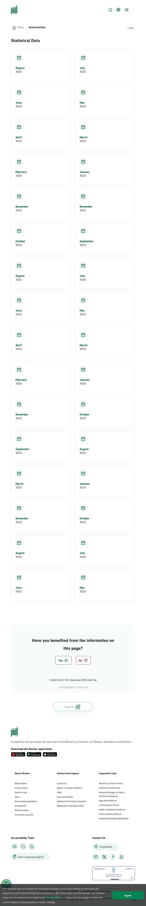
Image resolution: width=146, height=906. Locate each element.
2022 (18, 522)
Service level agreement (26, 801)
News (17, 796)
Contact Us (62, 783)
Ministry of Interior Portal (110, 783)
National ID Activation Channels (71, 801)
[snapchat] (121, 857)
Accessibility (20, 805)
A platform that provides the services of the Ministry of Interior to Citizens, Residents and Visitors (71, 741)
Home (20, 27)
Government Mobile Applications (114, 818)
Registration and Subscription (70, 805)
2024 (18, 210)
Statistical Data (21, 810)
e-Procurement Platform (110, 814)
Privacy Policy (21, 788)
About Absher (21, 783)
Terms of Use (21, 792)
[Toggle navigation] (126, 9)
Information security (24, 814)
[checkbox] (63, 660)
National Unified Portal (109, 788)
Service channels (65, 796)
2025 (18, 71)
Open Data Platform (108, 800)
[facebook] (113, 857)
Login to (69, 706)
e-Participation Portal (109, 805)
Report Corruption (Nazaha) (69, 788)
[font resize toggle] (23, 846)
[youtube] (96, 857)
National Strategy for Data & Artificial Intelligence (112, 794)
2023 (18, 418)
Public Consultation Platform (112, 809)
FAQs (59, 792)
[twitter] (104, 857)
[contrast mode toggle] (14, 846)
